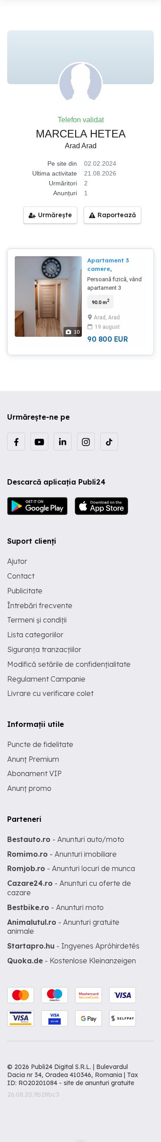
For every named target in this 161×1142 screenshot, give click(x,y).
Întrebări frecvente (39, 605)
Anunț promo (29, 788)
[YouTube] (39, 441)
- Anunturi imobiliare (62, 854)
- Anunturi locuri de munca (71, 868)
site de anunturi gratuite (99, 1083)
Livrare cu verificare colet (50, 693)
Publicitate (24, 590)
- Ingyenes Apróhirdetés (73, 945)
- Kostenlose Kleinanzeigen (71, 960)
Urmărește (55, 215)
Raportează (116, 215)
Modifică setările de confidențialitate (69, 664)
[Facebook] (16, 441)
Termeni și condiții (37, 619)
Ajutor (17, 561)
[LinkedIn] (62, 441)
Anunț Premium (33, 759)
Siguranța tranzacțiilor (44, 649)
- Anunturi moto (55, 907)
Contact (20, 575)
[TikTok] (109, 441)
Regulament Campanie (46, 678)
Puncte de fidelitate (40, 744)
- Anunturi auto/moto (65, 839)
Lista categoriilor (35, 634)
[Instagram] (85, 441)
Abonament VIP (34, 773)
